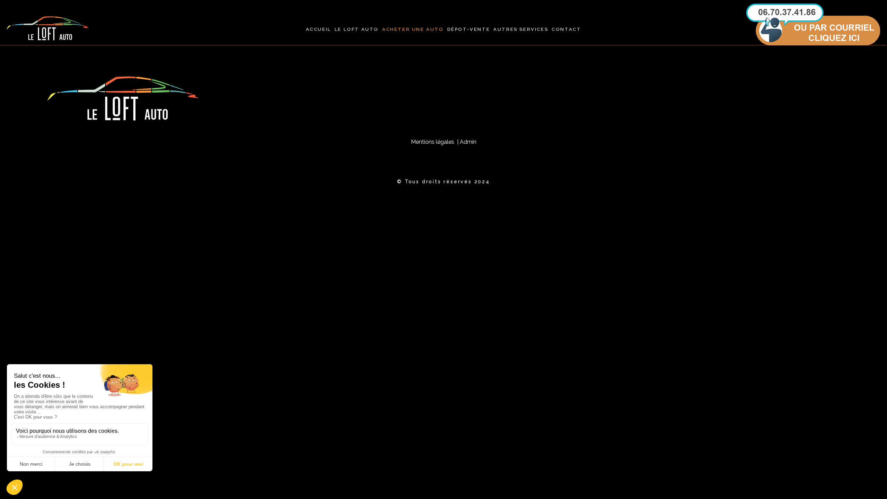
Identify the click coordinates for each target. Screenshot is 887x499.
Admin (468, 142)
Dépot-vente (468, 29)
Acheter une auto (413, 29)
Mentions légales (434, 142)
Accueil (318, 29)
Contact (566, 29)
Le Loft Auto (357, 29)
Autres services (520, 29)
